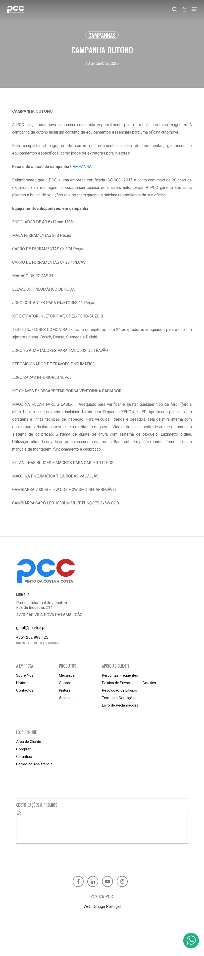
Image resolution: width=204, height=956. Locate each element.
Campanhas (102, 35)
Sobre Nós (25, 675)
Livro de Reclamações (120, 705)
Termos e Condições (119, 698)
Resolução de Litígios (119, 690)
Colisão (65, 683)
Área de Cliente (28, 741)
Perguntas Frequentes (120, 675)
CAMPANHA (81, 166)
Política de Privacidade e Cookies (129, 683)
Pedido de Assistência (34, 764)
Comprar (23, 749)
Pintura (64, 690)
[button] (194, 9)
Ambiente (67, 698)
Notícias (23, 683)
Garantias (24, 756)
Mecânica (67, 675)
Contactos (25, 690)
